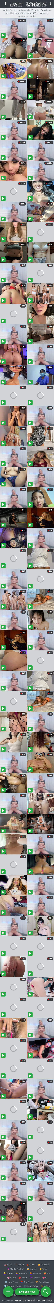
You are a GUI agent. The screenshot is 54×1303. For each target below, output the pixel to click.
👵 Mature (32, 1269)
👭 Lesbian (34, 1277)
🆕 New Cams (11, 1282)
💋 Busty (22, 1277)
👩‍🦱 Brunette (21, 1273)
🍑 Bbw (47, 1273)
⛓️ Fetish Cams (30, 1286)
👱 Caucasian (44, 1264)
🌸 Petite (11, 1277)
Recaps (31, 1300)
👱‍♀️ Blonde (8, 1273)
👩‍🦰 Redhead (35, 1273)
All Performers (41, 1300)
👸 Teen (43, 1269)
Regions (18, 1300)
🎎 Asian (8, 1264)
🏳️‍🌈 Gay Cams (27, 1282)
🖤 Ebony (19, 1264)
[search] (45, 1291)
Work (25, 1300)
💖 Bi (44, 1277)
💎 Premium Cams (12, 1286)
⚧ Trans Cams (42, 1282)
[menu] (8, 1291)
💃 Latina (30, 1264)
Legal (50, 1300)
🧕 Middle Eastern (15, 1269)
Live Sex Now (27, 1291)
